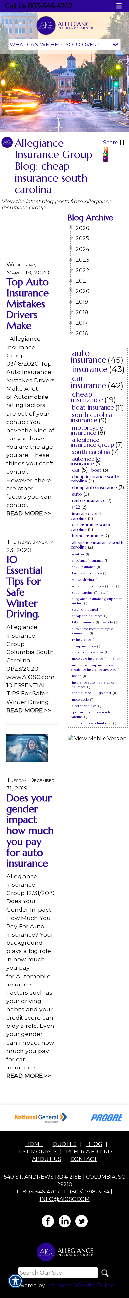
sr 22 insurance (83, 567)
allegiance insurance (87, 560)
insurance (90, 369)
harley (115, 658)
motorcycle (80, 699)
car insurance (88, 382)
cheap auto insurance (94, 487)
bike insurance (83, 622)
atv (103, 592)
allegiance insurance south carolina (97, 545)
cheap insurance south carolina (95, 479)
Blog (94, 1144)
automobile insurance (85, 460)
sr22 (76, 507)
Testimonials (36, 1152)
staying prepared (85, 609)
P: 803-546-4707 (38, 1192)
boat (96, 470)
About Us (46, 1159)
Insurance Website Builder (81, 1285)
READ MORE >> (28, 513)
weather (78, 554)
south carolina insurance (91, 417)
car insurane (81, 693)
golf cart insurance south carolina (90, 714)
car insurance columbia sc (92, 723)
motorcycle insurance (87, 430)
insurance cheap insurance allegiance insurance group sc (93, 667)
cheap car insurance (87, 616)
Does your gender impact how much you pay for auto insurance (30, 830)
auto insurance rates (87, 652)
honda (76, 676)
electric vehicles (84, 706)
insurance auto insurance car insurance (93, 684)
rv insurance (81, 639)
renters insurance (88, 500)
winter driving (83, 579)
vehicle (107, 622)
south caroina (82, 592)
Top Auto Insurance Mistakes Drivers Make (27, 304)
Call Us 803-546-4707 (39, 6)
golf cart (105, 693)
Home (34, 1144)
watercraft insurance (88, 586)
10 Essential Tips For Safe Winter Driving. (24, 586)
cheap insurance (87, 397)
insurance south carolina (87, 516)
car (76, 469)
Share (110, 142)
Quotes (65, 1144)
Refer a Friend (89, 1152)
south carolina (91, 452)
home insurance (87, 536)
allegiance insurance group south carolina (97, 601)
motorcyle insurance (87, 658)
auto (77, 494)
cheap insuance (84, 646)
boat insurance (93, 407)
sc (113, 586)
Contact (84, 1159)
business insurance (87, 573)
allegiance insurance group (92, 442)
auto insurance (88, 356)
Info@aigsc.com (65, 1199)
